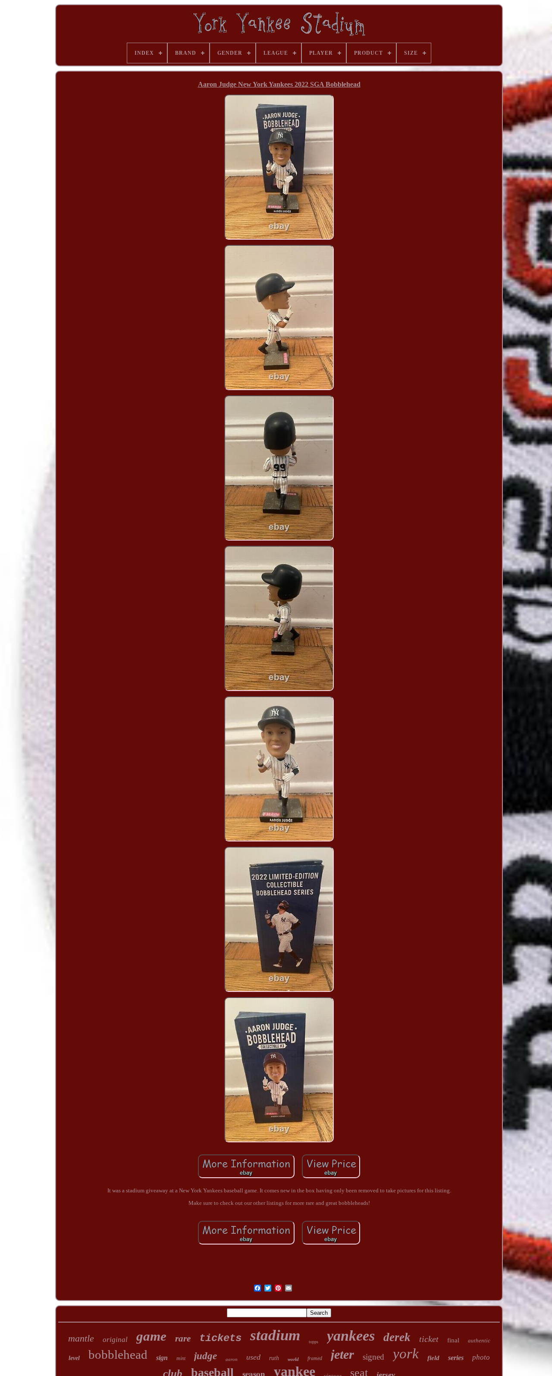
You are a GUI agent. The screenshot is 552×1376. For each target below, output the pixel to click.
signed (373, 1356)
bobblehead (117, 1354)
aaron (232, 1359)
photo (481, 1357)
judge (205, 1356)
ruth (274, 1358)
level (74, 1358)
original (115, 1339)
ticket (429, 1339)
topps (313, 1341)
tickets (220, 1338)
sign (162, 1357)
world (293, 1359)
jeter (342, 1354)
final (453, 1340)
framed (314, 1358)
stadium (275, 1335)
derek (397, 1337)
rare (183, 1338)
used (253, 1357)
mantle (81, 1338)
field (433, 1357)
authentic (479, 1340)
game (151, 1336)
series (456, 1357)
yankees (351, 1336)
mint (180, 1358)
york (406, 1353)
